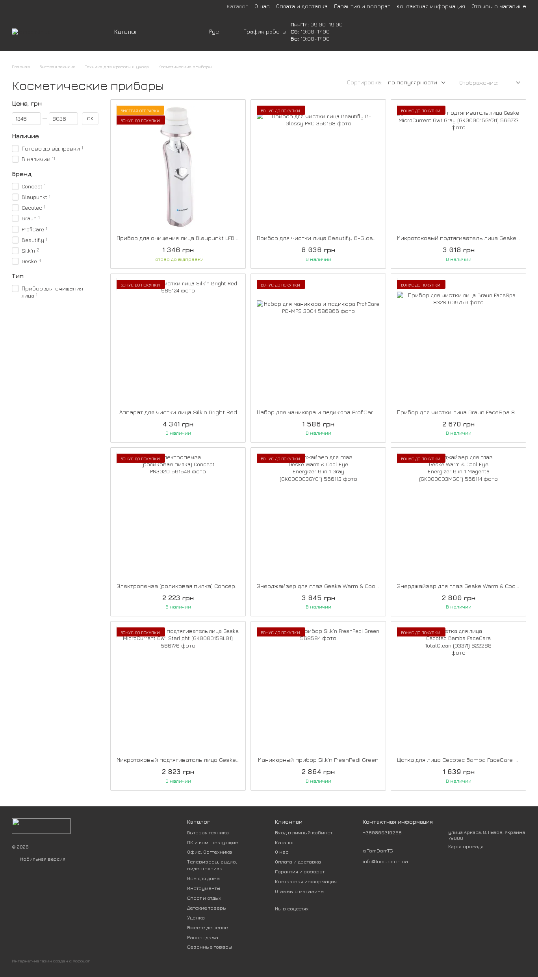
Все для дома (203, 878)
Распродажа (202, 937)
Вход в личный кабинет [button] (303, 832)
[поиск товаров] (168, 31)
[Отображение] (512, 83)
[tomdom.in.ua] (41, 825)
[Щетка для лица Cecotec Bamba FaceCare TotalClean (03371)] (458, 688)
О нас (262, 6)
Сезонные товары (209, 947)
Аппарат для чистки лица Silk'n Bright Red (178, 412)
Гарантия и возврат (362, 6)
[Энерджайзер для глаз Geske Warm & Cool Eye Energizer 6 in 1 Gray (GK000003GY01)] (318, 515)
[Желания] (479, 31)
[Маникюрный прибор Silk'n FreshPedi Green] (318, 688)
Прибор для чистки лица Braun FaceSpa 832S (461, 412)
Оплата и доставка (302, 6)
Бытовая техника (208, 832)
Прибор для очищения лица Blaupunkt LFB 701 (180, 237)
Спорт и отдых (204, 898)
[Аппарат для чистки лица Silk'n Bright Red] (178, 341)
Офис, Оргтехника (209, 852)
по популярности (412, 82)
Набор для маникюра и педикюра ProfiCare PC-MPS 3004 (336, 412)
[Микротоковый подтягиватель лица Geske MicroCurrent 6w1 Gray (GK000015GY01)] (458, 167)
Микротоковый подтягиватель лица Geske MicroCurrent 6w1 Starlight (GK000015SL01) (235, 759)
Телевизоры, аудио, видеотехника (212, 864)
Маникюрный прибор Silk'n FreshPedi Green (318, 759)
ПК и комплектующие (212, 842)
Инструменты (203, 888)
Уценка (196, 917)
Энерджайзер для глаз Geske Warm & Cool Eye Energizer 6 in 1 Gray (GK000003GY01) (374, 585)
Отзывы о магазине (498, 6)
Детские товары (206, 907)
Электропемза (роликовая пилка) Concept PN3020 (188, 585)
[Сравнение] (458, 31)
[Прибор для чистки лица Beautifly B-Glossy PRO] (318, 167)
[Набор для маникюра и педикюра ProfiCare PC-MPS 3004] (318, 341)
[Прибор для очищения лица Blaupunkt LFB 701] (178, 167)
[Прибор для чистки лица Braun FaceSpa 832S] (458, 341)
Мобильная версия (42, 859)
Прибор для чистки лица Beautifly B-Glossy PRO (324, 237)
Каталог (237, 6)
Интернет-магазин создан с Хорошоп (51, 960)
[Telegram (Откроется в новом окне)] (198, 31)
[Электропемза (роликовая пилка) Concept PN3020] (178, 515)
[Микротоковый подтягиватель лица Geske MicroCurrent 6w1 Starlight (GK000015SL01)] (178, 688)
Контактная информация (431, 6)
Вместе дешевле (207, 927)
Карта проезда (466, 846)
